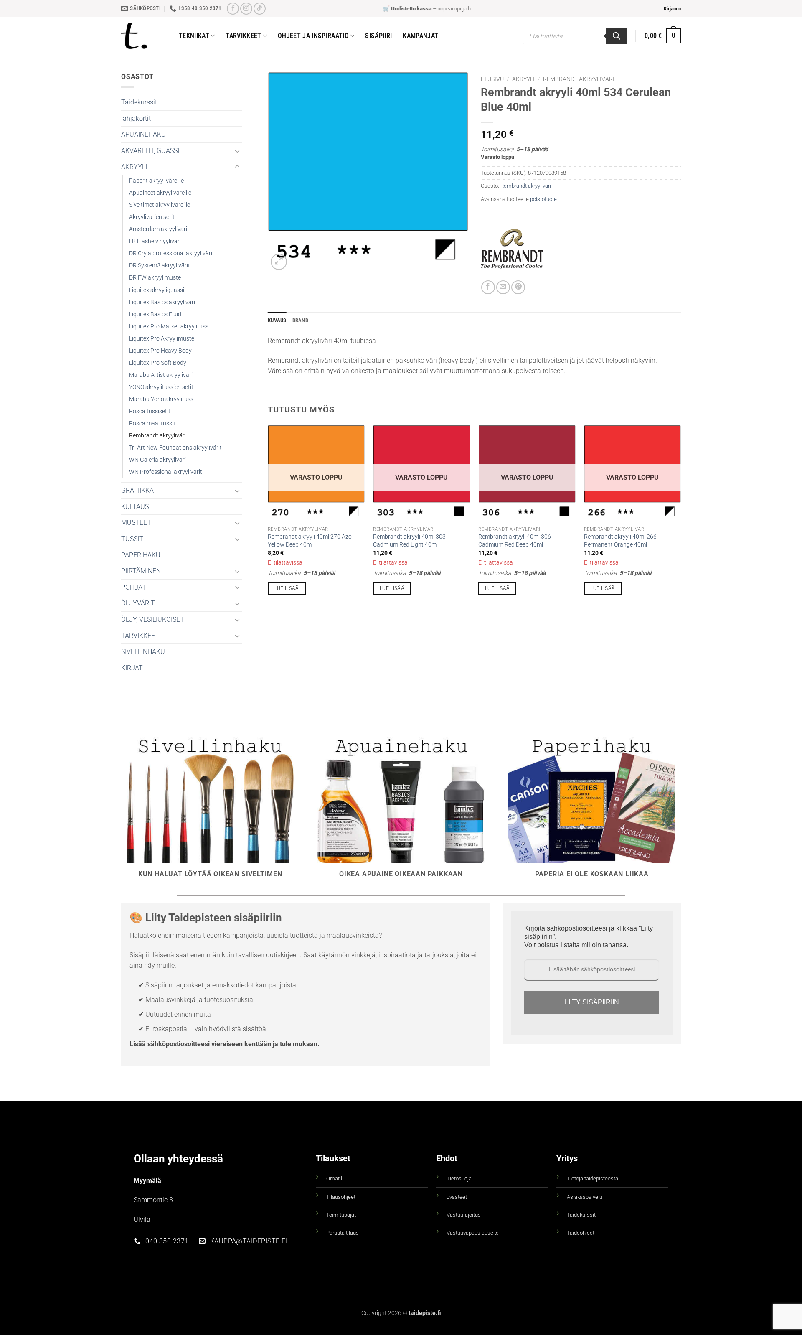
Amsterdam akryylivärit (159, 229)
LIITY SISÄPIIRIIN (592, 1002)
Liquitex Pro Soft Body (157, 362)
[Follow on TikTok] (260, 9)
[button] (672, 9)
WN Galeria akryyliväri (157, 459)
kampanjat (420, 36)
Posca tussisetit (149, 411)
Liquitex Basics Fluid (155, 314)
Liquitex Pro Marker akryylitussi (169, 326)
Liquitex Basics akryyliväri (162, 302)
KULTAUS (135, 507)
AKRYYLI (134, 167)
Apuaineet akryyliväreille (160, 192)
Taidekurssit (139, 102)
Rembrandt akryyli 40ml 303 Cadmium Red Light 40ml (409, 540)
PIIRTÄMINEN (141, 571)
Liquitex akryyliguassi (156, 290)
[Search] (616, 36)
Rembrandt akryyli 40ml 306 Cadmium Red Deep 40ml (514, 540)
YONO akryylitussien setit (161, 387)
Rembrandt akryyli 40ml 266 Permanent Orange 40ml (620, 540)
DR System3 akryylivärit (159, 265)
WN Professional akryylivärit (165, 472)
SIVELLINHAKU (143, 652)
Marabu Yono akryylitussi (162, 399)
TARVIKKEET (140, 636)
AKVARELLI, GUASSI (150, 151)
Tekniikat (194, 36)
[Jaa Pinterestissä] (518, 287)
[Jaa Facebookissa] (488, 287)
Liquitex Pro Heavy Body (160, 350)
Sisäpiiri (378, 36)
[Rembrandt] (512, 249)
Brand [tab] (300, 320)
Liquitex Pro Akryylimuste (161, 338)
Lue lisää (286, 588)
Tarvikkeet (243, 36)
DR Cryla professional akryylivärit (171, 253)
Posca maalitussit (152, 423)
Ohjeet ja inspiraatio (313, 36)
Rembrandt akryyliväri (157, 435)
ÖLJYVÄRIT (138, 603)
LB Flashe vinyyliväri (155, 241)
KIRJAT (132, 668)
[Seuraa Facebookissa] (233, 9)
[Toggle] (237, 151)
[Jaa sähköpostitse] (503, 287)
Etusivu (492, 79)
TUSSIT (132, 539)
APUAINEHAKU (143, 134)
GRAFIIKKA (137, 490)
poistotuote (543, 199)
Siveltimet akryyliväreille (159, 205)
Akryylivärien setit (152, 217)
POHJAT (133, 587)
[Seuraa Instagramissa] (246, 9)
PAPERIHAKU (140, 555)
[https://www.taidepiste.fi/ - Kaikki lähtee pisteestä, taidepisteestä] (143, 36)
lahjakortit (136, 118)
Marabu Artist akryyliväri (161, 375)
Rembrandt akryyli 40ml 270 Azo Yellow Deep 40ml (310, 540)
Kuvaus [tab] (277, 320)
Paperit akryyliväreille (156, 180)
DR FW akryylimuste (155, 277)
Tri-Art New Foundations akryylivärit (175, 447)
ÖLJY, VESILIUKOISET (152, 619)
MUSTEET (136, 522)
